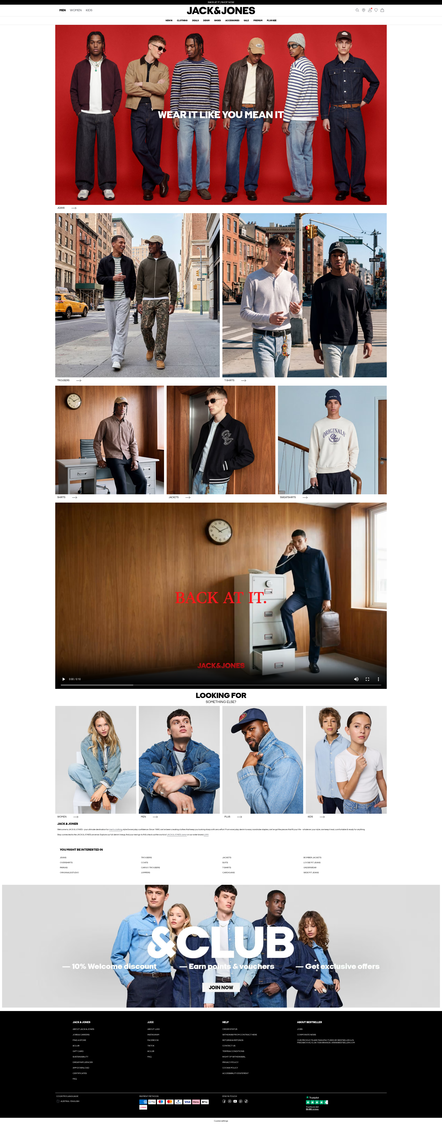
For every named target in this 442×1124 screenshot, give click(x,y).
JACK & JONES (81, 1022)
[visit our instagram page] (229, 1102)
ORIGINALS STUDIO (69, 872)
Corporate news (306, 1034)
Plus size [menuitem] (271, 20)
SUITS (225, 862)
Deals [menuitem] (195, 20)
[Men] (179, 760)
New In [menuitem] (169, 20)
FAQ (75, 1079)
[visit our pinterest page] (240, 1102)
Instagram (153, 1034)
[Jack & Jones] (221, 13)
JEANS (63, 857)
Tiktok (150, 1045)
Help (225, 1022)
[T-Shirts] (304, 295)
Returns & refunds (232, 1040)
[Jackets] (221, 440)
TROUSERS (146, 857)
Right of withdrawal (234, 1057)
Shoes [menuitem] (217, 20)
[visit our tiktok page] (246, 1102)
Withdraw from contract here (239, 1034)
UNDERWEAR (310, 867)
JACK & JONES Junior (177, 834)
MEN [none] (62, 10)
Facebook (153, 1040)
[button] (96, 1101)
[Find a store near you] (363, 11)
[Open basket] (382, 10)
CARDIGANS (228, 872)
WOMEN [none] (76, 10)
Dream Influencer (83, 1062)
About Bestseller (309, 1022)
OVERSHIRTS (66, 862)
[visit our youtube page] (235, 1102)
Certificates (80, 1073)
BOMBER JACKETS (312, 857)
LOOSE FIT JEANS (312, 862)
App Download (81, 1068)
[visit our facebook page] (224, 1102)
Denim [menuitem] (206, 20)
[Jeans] (221, 115)
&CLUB (76, 1045)
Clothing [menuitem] (182, 20)
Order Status (229, 1029)
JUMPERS (145, 872)
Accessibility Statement (235, 1073)
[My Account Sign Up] (221, 946)
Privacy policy (230, 1062)
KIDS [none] (89, 10)
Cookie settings (221, 1121)
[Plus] (262, 760)
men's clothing (115, 829)
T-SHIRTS (226, 867)
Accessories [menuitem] (232, 20)
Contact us (228, 1045)
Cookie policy (230, 1068)
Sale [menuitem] (246, 20)
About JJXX (153, 1029)
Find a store (79, 1040)
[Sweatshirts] (332, 440)
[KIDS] (346, 760)
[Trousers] (137, 295)
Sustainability (80, 1057)
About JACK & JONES (83, 1029)
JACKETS (226, 857)
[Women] (95, 760)
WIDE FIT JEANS (311, 872)
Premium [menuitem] (257, 20)
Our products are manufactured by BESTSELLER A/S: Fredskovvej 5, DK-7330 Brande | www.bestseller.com (326, 1041)
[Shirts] (109, 440)
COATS (144, 862)
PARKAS (64, 867)
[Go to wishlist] (376, 11)
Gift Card (78, 1051)
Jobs (299, 1029)
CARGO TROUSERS (150, 867)
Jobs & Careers (81, 1034)
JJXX (206, 834)
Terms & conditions (233, 1051)
